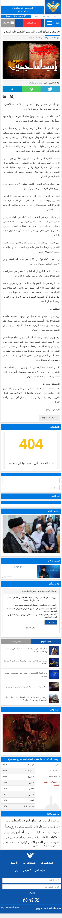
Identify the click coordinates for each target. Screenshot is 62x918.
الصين (6, 842)
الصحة (58, 846)
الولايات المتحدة (48, 837)
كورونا (26, 820)
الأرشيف (36, 16)
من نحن (55, 16)
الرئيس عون (50, 846)
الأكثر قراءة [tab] (16, 641)
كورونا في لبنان (40, 820)
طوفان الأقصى (33, 826)
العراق (19, 837)
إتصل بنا (46, 16)
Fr (22, 3)
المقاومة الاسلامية (29, 838)
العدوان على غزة (9, 838)
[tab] (31, 591)
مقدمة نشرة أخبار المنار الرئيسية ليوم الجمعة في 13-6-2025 (25, 662)
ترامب (33, 832)
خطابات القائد (54, 511)
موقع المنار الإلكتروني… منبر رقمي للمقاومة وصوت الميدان (26, 674)
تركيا (39, 832)
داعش (57, 833)
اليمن (7, 832)
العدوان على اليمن (52, 842)
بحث (56, 487)
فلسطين (16, 820)
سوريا (20, 826)
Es (37, 3)
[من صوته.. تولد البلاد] (31, 733)
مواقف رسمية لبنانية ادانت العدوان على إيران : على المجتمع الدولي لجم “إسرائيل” (26, 698)
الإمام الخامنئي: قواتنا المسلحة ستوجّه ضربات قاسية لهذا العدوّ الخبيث (26, 650)
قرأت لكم (40, 870)
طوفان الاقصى (48, 827)
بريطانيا (27, 833)
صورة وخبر (55, 709)
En (8, 3)
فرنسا (8, 821)
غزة (57, 826)
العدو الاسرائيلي (32, 842)
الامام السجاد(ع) (49, 418)
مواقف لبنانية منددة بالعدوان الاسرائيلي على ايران (27, 687)
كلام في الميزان (23, 870)
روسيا (10, 825)
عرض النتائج (31, 627)
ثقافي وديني (50, 82)
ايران (20, 832)
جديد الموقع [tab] (46, 641)
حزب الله (49, 832)
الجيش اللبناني (39, 846)
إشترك (32, 893)
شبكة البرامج (29, 863)
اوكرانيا (13, 833)
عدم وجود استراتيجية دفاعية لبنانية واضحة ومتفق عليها (35, 605)
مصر (58, 821)
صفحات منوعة (35, 82)
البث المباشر (31, 23)
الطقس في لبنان (15, 842)
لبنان (53, 820)
